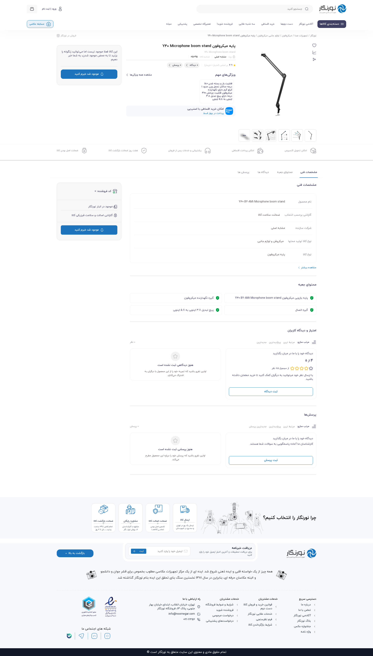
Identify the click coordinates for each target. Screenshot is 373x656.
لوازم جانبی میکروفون (268, 35)
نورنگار (313, 35)
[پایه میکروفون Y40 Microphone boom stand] (297, 135)
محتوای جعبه (285, 172)
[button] (314, 45)
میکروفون (287, 35)
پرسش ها (243, 172)
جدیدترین (262, 342)
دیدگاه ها (263, 172)
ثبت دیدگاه (271, 391)
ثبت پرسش (271, 460)
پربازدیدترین (275, 342)
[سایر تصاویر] (244, 135)
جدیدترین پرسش (258, 426)
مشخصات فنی (308, 172)
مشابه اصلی (220, 56)
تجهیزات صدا (301, 35)
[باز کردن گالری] (275, 84)
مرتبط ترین (289, 342)
